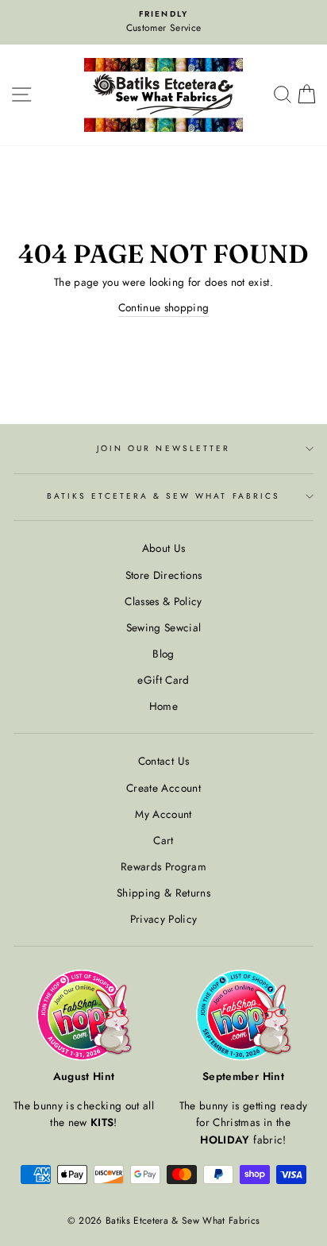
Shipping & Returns (163, 893)
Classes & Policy (163, 601)
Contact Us (163, 761)
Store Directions (163, 575)
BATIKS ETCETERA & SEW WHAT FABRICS (163, 496)
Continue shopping (164, 307)
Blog (163, 654)
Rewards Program (163, 866)
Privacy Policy (164, 919)
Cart (163, 840)
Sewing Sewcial (164, 627)
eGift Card (163, 680)
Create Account (163, 788)
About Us (164, 548)
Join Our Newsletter (163, 448)
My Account (163, 814)
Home (163, 706)
